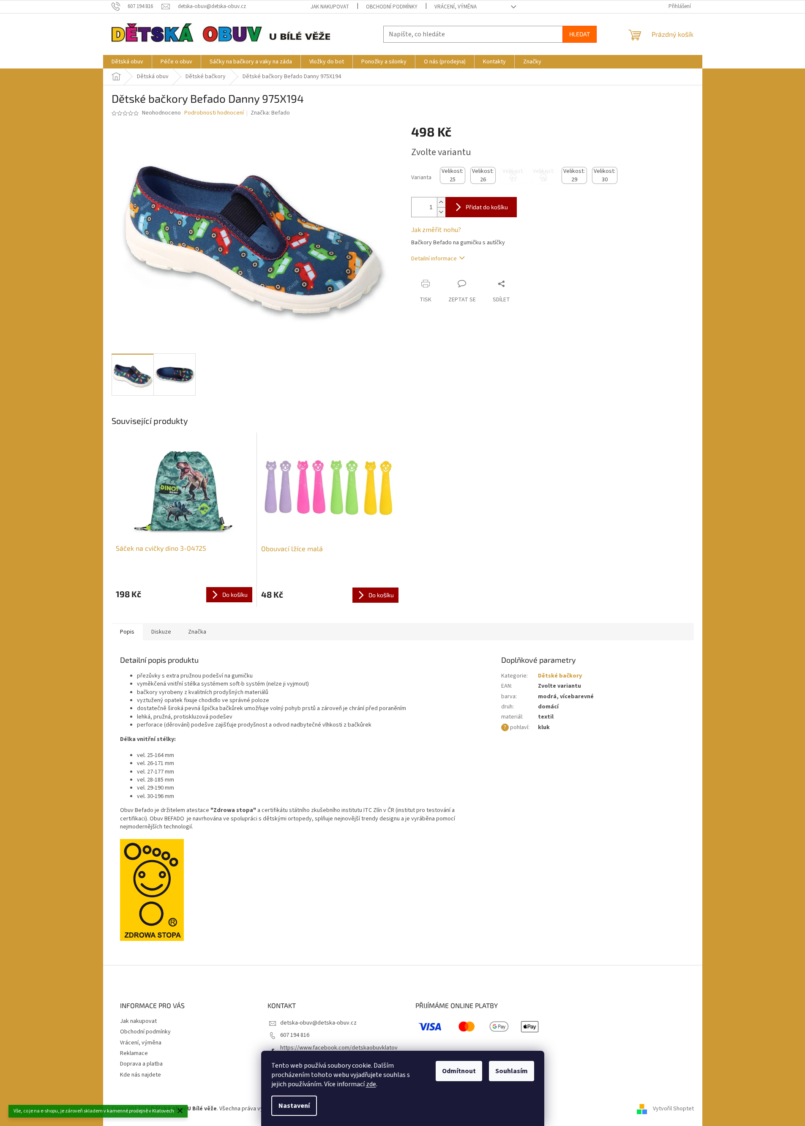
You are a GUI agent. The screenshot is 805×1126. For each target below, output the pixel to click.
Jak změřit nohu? (436, 230)
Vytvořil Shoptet (673, 1108)
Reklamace (134, 1053)
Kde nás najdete (140, 1075)
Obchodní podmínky (392, 7)
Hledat (579, 34)
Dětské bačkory (560, 676)
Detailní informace (434, 258)
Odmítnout (459, 1071)
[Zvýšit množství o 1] (441, 202)
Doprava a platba (141, 1064)
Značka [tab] (197, 632)
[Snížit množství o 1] (441, 212)
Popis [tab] (127, 632)
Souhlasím (511, 1071)
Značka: (270, 113)
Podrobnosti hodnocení (214, 113)
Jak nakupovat (330, 7)
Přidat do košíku (487, 206)
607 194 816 (294, 1035)
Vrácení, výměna (455, 7)
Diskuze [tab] (161, 632)
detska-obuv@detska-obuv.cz (318, 1023)
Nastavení (294, 1105)
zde (371, 1084)
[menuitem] (127, 61)
